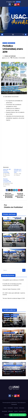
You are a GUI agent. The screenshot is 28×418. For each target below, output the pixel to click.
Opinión (16, 411)
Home (5, 407)
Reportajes (7, 414)
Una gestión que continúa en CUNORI (13, 280)
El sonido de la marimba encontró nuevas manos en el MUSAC (14, 336)
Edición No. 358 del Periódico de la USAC (12, 239)
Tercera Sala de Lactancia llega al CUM (14, 298)
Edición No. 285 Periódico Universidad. (7, 171)
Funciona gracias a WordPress (10, 402)
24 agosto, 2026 (9, 322)
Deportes (13, 347)
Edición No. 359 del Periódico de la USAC (12, 223)
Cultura (12, 332)
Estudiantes (7, 316)
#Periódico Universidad (18, 58)
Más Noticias (14, 316)
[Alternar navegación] (13, 35)
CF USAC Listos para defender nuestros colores (12, 369)
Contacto (16, 407)
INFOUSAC (10, 411)
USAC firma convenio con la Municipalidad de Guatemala (9, 195)
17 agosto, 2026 (9, 355)
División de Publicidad (10, 56)
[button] (23, 34)
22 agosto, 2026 (9, 339)
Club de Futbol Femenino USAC (11, 289)
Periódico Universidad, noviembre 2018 (7, 180)
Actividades (6, 314)
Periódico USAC (22, 411)
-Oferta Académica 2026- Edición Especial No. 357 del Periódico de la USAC (13, 256)
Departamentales (14, 314)
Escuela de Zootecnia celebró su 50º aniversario (19, 195)
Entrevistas (21, 407)
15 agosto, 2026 (9, 371)
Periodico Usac (7, 220)
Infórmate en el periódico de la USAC (17, 171)
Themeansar (14, 404)
